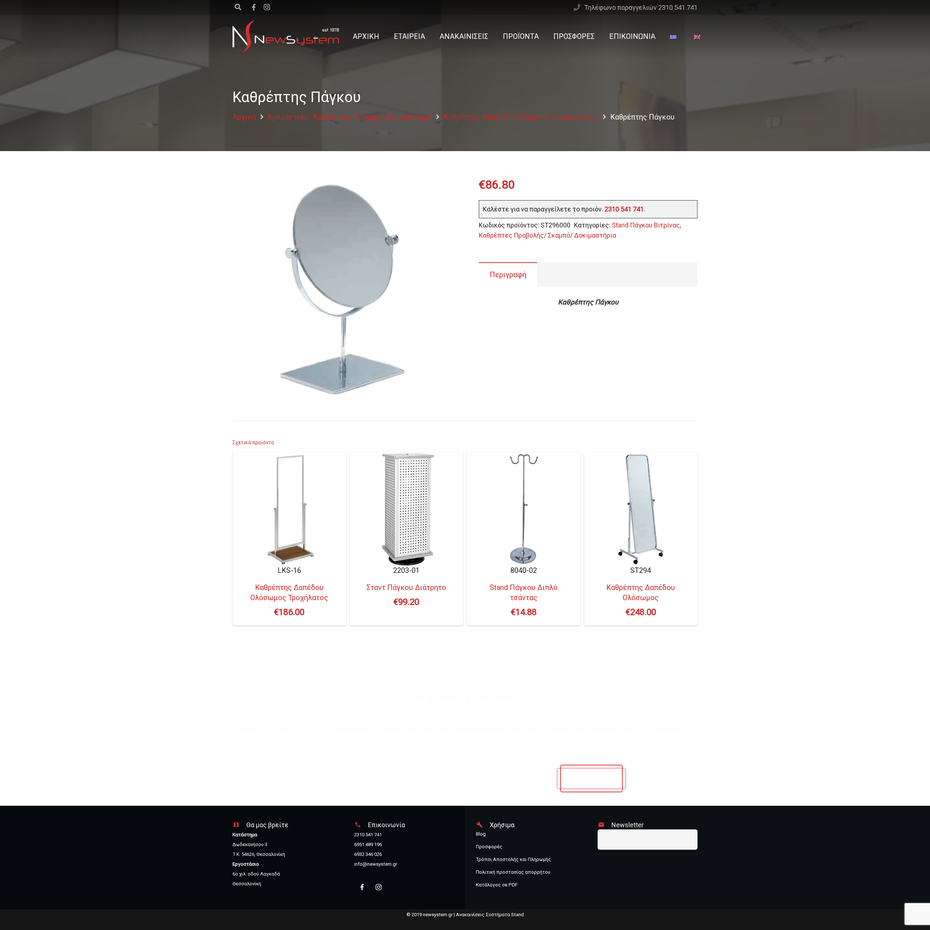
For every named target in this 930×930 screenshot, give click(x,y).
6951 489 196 (368, 844)
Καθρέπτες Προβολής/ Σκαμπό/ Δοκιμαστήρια (521, 117)
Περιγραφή (508, 274)
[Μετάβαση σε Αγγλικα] (699, 36)
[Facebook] (362, 887)
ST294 (640, 591)
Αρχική (244, 117)
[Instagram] (266, 7)
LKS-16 (289, 591)
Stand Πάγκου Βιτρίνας (646, 225)
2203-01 (406, 586)
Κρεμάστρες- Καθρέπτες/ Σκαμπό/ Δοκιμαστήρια (350, 117)
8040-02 (524, 591)
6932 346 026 (368, 854)
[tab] (508, 274)
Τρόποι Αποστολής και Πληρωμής (513, 859)
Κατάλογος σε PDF (497, 884)
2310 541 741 (624, 209)
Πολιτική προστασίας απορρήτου (513, 872)
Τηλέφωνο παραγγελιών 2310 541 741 (641, 7)
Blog (481, 834)
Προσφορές (489, 846)
